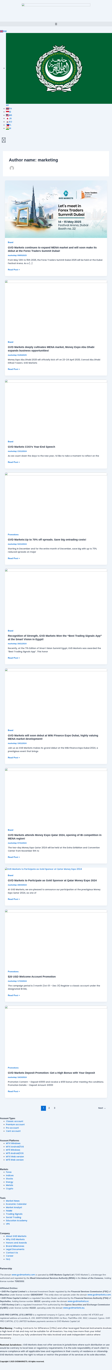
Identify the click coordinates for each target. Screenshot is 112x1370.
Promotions (13, 534)
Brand (10, 242)
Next (102, 1108)
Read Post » (14, 269)
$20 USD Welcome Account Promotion (32, 976)
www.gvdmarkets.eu (73, 1308)
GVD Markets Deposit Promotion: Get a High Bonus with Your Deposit (51, 1072)
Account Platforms (9, 1140)
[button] (56, 24)
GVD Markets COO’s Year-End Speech (31, 446)
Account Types (7, 1118)
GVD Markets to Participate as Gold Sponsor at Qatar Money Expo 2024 (52, 880)
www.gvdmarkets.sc (78, 1301)
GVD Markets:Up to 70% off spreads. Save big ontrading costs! (47, 539)
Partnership (6, 1268)
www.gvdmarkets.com (23, 1274)
